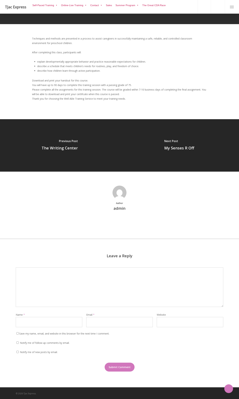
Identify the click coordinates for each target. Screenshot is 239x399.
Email (90, 314)
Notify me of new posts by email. (39, 352)
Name (20, 314)
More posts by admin (120, 220)
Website (161, 314)
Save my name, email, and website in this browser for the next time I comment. (64, 333)
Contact (94, 5)
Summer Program (125, 5)
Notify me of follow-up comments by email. (44, 342)
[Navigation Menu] (232, 7)
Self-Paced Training (43, 5)
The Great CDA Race (154, 5)
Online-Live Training (72, 5)
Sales (109, 5)
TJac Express (15, 7)
